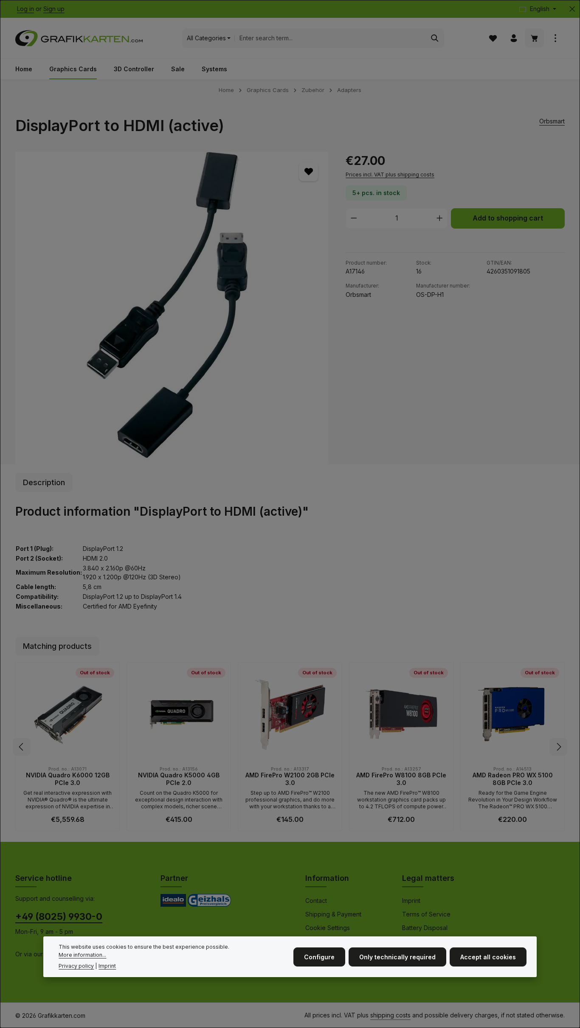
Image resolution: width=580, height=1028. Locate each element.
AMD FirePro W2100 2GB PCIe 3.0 (290, 778)
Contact (316, 900)
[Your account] (513, 38)
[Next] (558, 747)
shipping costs (390, 1015)
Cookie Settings (327, 927)
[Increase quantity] (440, 218)
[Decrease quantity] (354, 218)
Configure (319, 956)
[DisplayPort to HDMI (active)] (171, 308)
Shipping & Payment (333, 914)
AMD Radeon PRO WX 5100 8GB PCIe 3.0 (513, 778)
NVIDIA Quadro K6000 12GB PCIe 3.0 (68, 778)
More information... (82, 954)
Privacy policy (76, 965)
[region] (172, 308)
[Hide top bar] (572, 9)
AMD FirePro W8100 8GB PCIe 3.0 (401, 778)
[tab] (44, 482)
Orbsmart (552, 121)
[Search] (435, 38)
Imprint (411, 900)
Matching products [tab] (57, 646)
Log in (25, 9)
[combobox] (330, 38)
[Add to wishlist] (308, 171)
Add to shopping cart (508, 218)
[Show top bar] (555, 38)
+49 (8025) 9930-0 (58, 916)
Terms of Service (426, 914)
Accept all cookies (488, 956)
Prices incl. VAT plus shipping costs (390, 174)
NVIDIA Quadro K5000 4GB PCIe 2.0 (179, 778)
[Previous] (22, 747)
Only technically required (397, 956)
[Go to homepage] (79, 38)
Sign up (54, 9)
